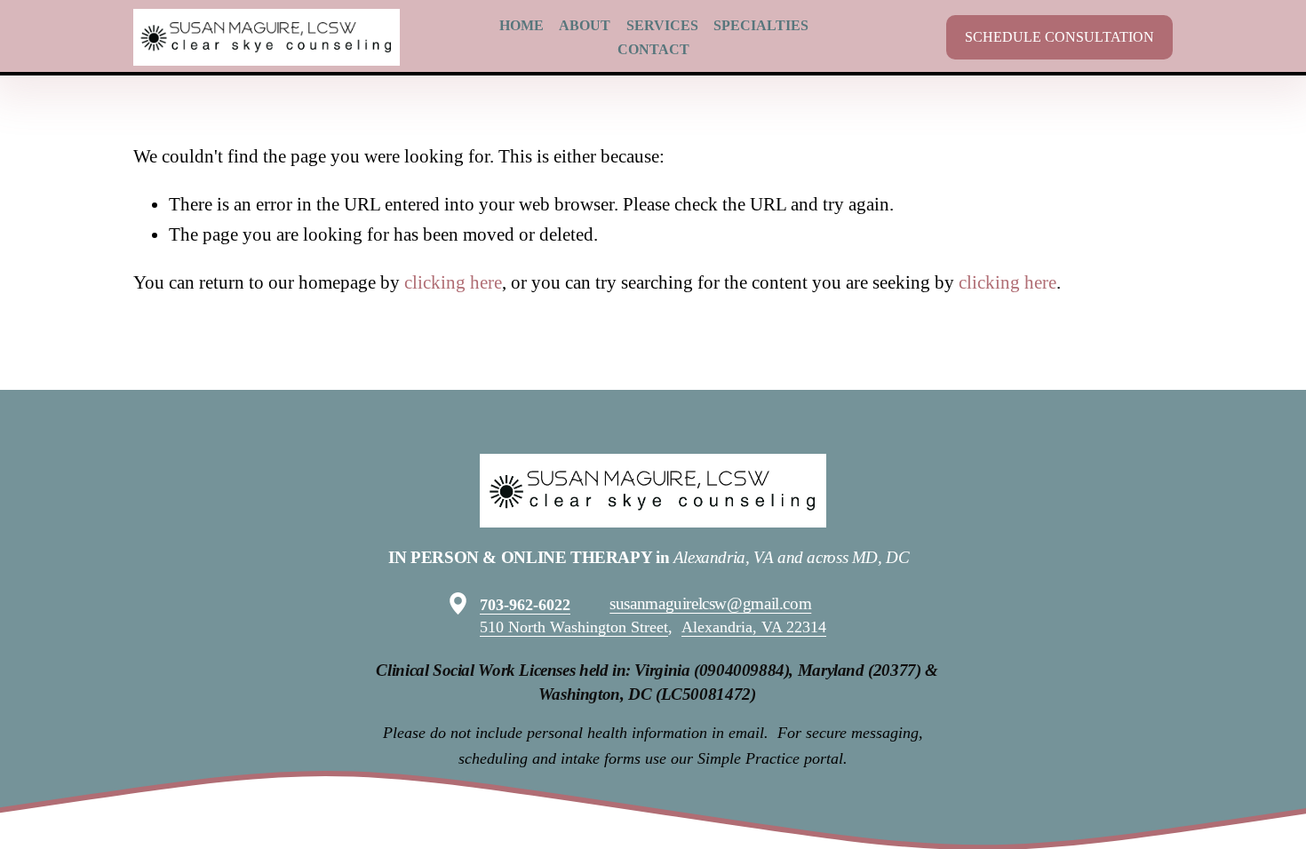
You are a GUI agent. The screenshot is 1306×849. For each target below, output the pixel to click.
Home (521, 25)
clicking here (453, 282)
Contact (653, 49)
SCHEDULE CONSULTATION (1059, 36)
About (584, 25)
